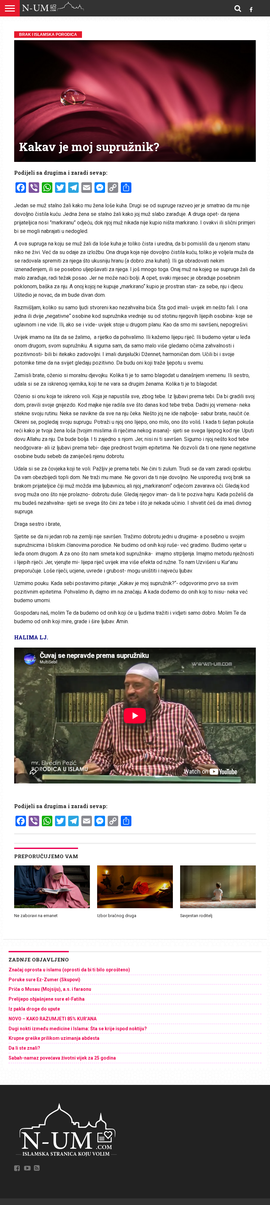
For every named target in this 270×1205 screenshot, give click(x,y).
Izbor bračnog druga (116, 915)
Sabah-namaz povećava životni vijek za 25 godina (62, 1058)
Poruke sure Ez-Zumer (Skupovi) (44, 979)
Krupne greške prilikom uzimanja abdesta (54, 1038)
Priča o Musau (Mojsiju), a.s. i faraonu (50, 989)
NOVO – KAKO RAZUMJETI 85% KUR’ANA (52, 1018)
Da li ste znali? (24, 1048)
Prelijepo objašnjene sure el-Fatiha (47, 999)
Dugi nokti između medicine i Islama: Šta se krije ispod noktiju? (78, 1028)
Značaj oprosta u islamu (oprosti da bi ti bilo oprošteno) (69, 969)
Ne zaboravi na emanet (36, 915)
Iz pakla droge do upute (34, 1009)
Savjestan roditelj (196, 915)
